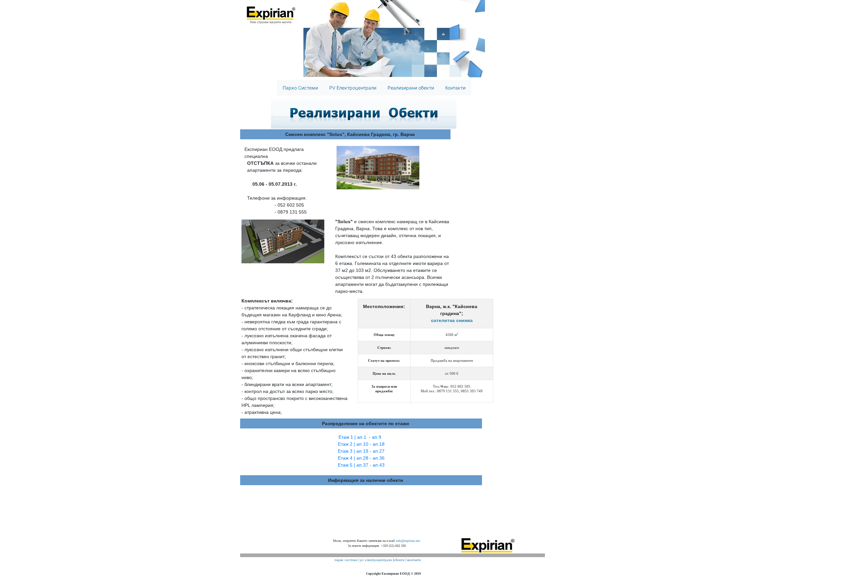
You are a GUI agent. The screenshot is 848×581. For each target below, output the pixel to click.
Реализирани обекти (411, 88)
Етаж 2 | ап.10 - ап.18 (361, 444)
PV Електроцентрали (352, 88)
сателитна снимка (452, 320)
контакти (414, 560)
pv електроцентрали (376, 560)
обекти (399, 560)
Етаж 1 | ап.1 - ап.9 (360, 437)
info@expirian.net (408, 541)
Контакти (455, 88)
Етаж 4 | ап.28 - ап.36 (361, 458)
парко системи (346, 560)
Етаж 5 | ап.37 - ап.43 (361, 465)
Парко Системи (300, 88)
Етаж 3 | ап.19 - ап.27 (361, 451)
